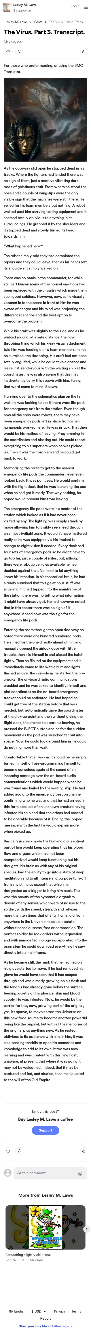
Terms (76, 1311)
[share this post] (83, 51)
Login (75, 6)
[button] (85, 7)
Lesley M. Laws (24, 5)
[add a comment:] (19, 51)
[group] (45, 1236)
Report (45, 1318)
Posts (38, 22)
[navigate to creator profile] (7, 7)
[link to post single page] (45, 1234)
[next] (86, 1229)
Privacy (60, 1311)
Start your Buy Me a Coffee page (44, 1326)
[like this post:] (8, 51)
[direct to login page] (50, 1173)
